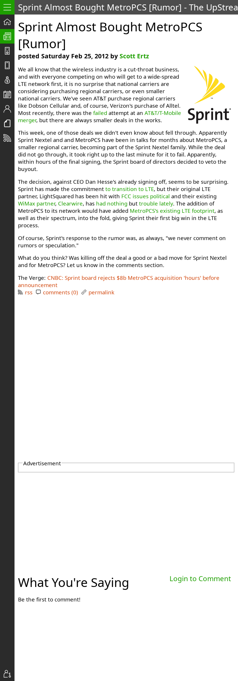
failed (100, 112)
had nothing (111, 203)
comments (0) (60, 292)
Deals (9, 80)
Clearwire (70, 203)
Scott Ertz (134, 56)
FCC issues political (145, 196)
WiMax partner (36, 203)
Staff (9, 109)
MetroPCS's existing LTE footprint (172, 210)
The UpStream (9, 36)
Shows (9, 51)
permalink (101, 292)
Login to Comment (200, 578)
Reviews (9, 65)
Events (9, 94)
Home (9, 22)
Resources (9, 123)
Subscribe (9, 138)
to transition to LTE (129, 188)
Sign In (9, 673)
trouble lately (156, 203)
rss (29, 292)
